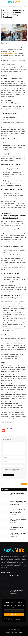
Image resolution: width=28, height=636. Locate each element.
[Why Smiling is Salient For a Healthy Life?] (5, 577)
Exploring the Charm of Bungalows (18, 583)
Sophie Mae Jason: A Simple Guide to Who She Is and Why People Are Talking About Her (18, 519)
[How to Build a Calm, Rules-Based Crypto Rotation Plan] (5, 535)
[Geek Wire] (14, 2)
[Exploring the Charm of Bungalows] (5, 584)
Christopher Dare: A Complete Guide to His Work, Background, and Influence (18, 495)
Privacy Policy (12, 619)
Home (2, 6)
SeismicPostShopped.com (8, 53)
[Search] (26, 2)
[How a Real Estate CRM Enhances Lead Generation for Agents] (5, 527)
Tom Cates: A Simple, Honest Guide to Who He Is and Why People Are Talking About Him (18, 503)
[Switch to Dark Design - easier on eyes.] (24, 2)
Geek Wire (10, 429)
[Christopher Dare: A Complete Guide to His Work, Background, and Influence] (5, 495)
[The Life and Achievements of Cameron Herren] (5, 592)
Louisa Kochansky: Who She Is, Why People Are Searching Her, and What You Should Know (18, 511)
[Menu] (2, 2)
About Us (8, 632)
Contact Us (21, 632)
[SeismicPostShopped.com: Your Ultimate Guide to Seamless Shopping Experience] (14, 32)
